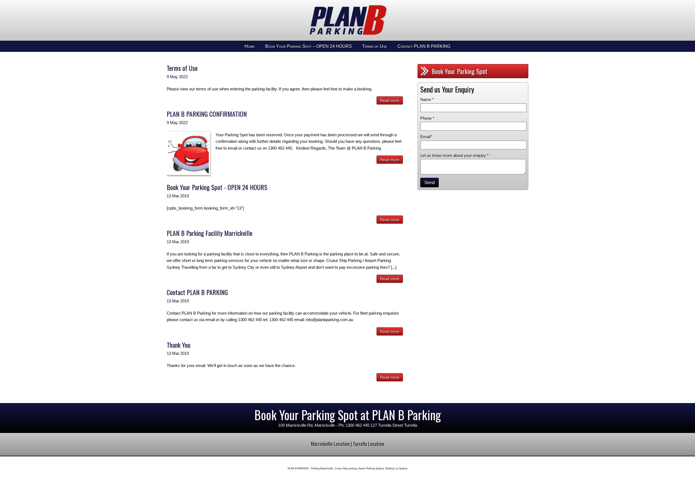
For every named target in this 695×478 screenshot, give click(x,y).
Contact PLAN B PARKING (423, 46)
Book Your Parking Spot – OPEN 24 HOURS (308, 46)
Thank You (178, 345)
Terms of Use (374, 46)
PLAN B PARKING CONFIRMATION (207, 114)
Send (429, 182)
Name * (427, 99)
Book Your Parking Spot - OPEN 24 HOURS (217, 187)
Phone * (427, 118)
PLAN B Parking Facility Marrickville (209, 233)
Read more (389, 100)
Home (250, 46)
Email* (426, 136)
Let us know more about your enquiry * (454, 155)
